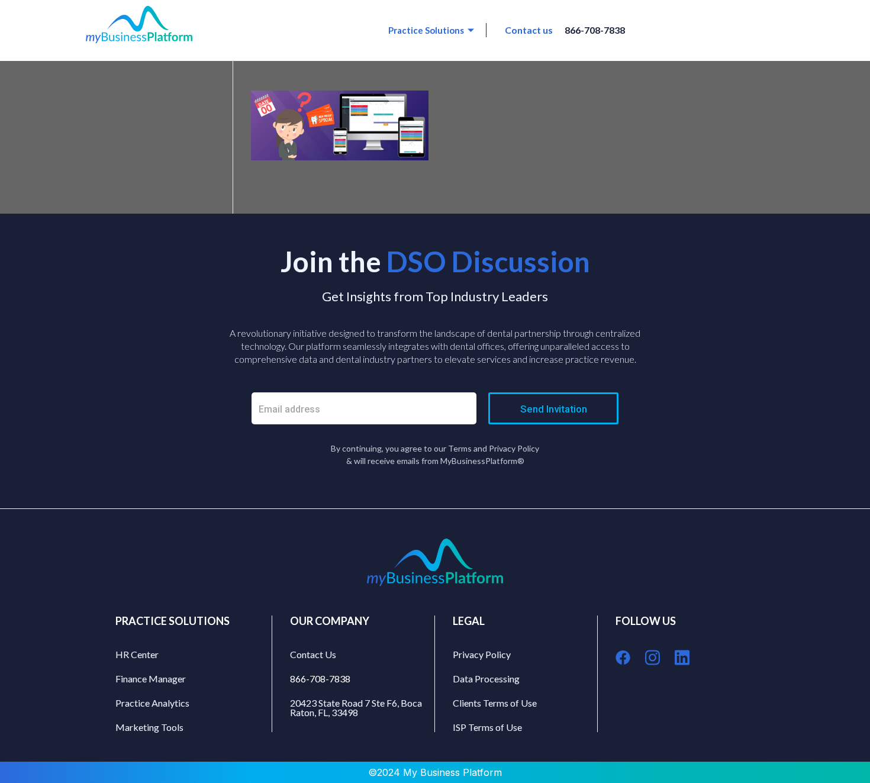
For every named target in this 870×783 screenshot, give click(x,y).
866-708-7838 (595, 30)
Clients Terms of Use (495, 702)
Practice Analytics (152, 702)
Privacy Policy (482, 654)
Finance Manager (150, 678)
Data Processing (486, 678)
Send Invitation (553, 409)
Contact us (529, 30)
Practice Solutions (426, 30)
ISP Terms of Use (487, 727)
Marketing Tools (149, 727)
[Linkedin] (682, 657)
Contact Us (313, 654)
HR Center (137, 654)
